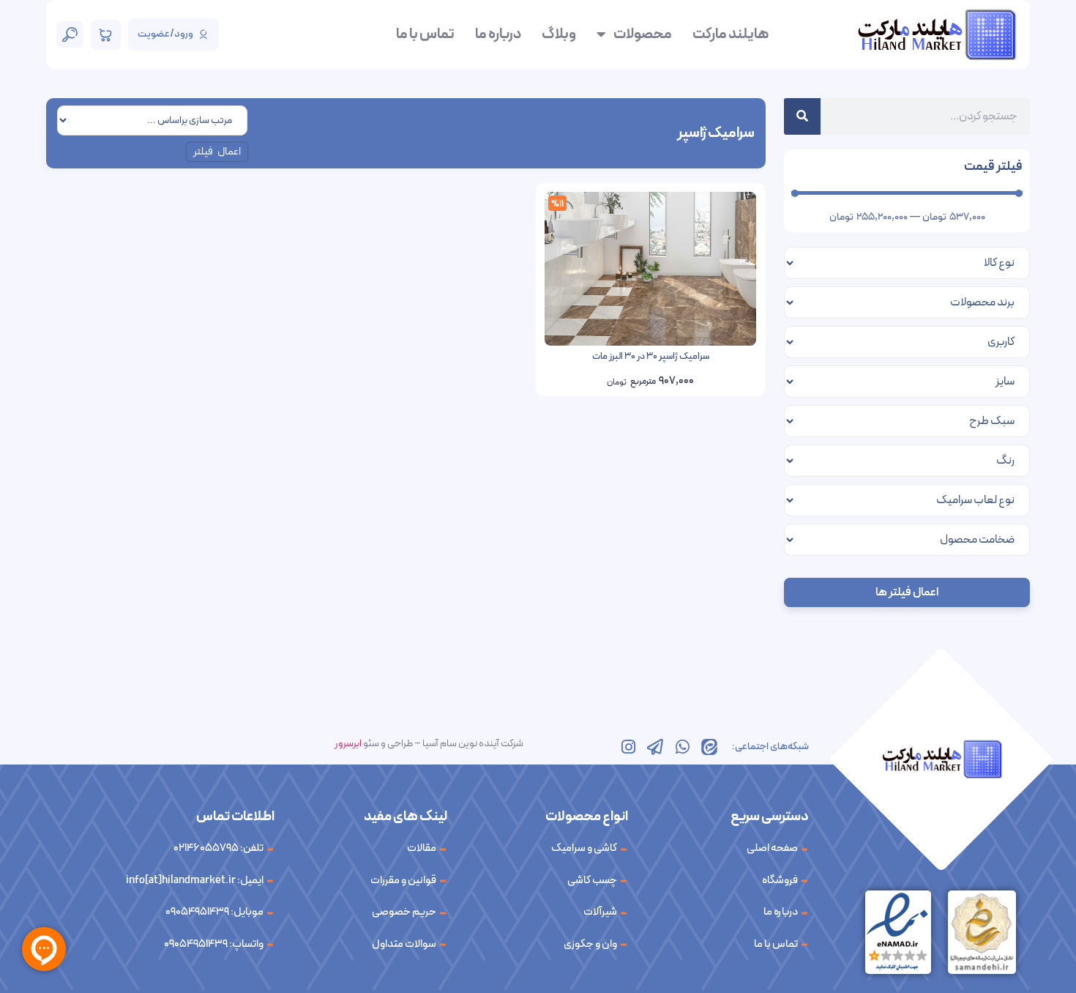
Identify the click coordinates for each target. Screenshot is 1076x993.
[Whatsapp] (682, 747)
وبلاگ (559, 34)
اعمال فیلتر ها (906, 592)
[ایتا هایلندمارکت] (709, 747)
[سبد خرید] (106, 35)
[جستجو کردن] (802, 116)
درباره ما (498, 34)
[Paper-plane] (655, 747)
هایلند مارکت (730, 34)
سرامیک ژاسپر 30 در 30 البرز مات (650, 356)
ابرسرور (348, 743)
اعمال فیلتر (217, 152)
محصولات (642, 34)
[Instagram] (628, 747)
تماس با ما (425, 34)
